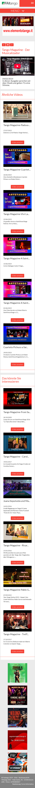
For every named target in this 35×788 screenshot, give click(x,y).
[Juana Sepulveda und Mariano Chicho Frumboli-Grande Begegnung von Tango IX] (17, 487)
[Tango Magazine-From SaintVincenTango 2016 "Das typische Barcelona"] (17, 398)
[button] (17, 111)
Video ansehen (17, 142)
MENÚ (15, 10)
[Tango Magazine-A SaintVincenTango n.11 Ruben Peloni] (17, 289)
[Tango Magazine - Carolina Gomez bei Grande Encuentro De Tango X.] (17, 443)
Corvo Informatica (27, 784)
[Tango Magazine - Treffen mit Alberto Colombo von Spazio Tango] (17, 620)
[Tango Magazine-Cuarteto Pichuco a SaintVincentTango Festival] (17, 156)
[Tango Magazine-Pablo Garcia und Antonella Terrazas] (17, 576)
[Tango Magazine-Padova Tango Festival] (17, 111)
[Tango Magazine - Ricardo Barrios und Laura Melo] (17, 532)
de (32, 3)
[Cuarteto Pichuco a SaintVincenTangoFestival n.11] (17, 334)
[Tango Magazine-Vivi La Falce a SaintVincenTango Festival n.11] (17, 200)
